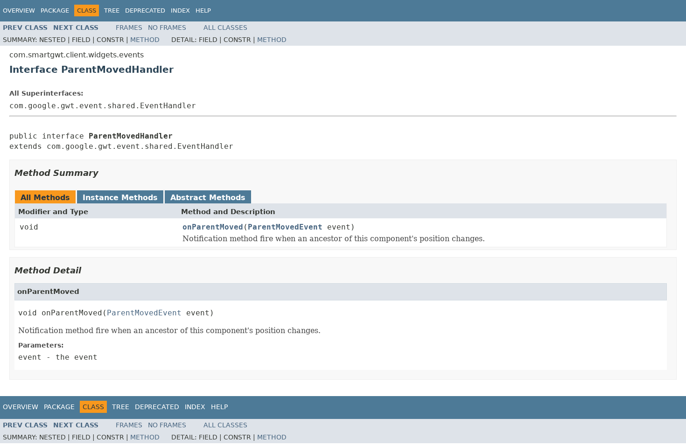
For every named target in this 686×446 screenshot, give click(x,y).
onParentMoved (212, 227)
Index (180, 10)
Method (145, 39)
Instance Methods (120, 197)
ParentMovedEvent (285, 227)
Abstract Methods (207, 197)
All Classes (225, 27)
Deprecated (145, 10)
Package (55, 10)
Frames (129, 27)
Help (203, 10)
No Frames (167, 27)
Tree (111, 10)
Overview (19, 10)
